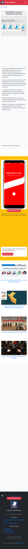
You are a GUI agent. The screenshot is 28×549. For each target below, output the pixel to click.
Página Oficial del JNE (21, 543)
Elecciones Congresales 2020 (10, 523)
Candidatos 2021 (7, 528)
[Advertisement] (14, 51)
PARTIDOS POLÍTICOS (7, 254)
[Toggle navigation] (25, 2)
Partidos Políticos (8, 530)
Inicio (2, 7)
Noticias (5, 7)
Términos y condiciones (9, 532)
